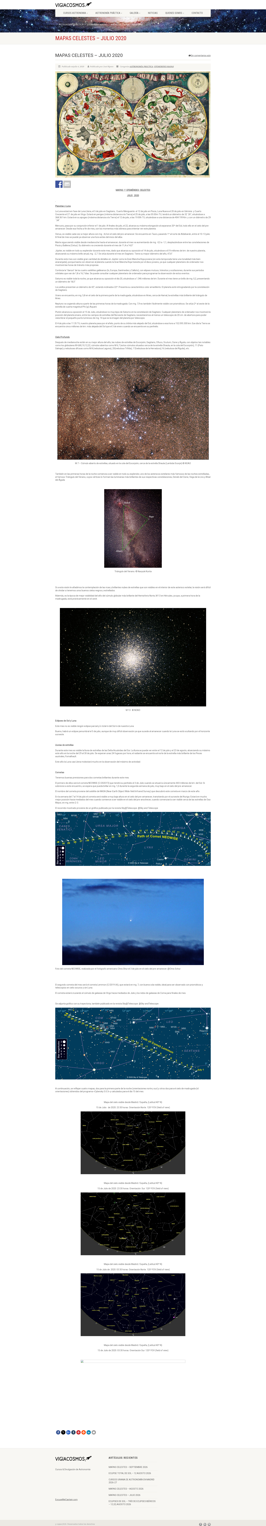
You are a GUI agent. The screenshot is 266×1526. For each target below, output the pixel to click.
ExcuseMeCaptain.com (66, 1499)
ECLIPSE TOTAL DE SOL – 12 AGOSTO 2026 (130, 1473)
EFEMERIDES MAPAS (164, 66)
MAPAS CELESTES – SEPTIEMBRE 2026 (128, 1467)
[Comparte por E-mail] (67, 184)
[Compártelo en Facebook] (59, 184)
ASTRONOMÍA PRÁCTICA (107, 13)
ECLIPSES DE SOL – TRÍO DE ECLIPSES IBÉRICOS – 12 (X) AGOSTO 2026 (132, 1503)
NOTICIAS (153, 13)
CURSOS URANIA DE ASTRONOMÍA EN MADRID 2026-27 (131, 1481)
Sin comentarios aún (201, 55)
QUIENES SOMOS (173, 13)
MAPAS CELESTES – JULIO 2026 (124, 1495)
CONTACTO (197, 13)
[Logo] (79, 5)
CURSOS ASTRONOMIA (74, 13)
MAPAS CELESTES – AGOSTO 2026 (126, 1489)
